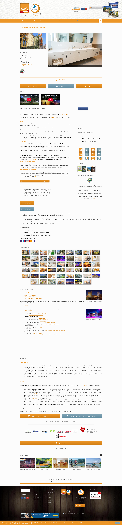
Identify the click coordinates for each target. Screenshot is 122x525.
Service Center (62, 20)
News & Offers (33, 20)
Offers (49, 497)
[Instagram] (84, 9)
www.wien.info (40, 327)
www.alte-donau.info (37, 333)
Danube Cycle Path (77, 469)
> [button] (101, 49)
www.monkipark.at (28, 310)
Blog (49, 494)
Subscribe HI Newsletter (38, 499)
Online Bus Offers (44, 469)
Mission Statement (37, 497)
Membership (52, 20)
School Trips (50, 499)
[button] (100, 21)
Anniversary (50, 492)
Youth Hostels (43, 20)
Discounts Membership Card (93, 469)
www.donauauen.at (43, 319)
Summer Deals (51, 502)
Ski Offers (50, 500)
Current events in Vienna (29, 296)
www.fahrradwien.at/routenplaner (47, 322)
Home (25, 20)
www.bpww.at (42, 318)
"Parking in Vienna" (83, 385)
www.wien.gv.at (43, 321)
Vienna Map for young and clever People (33, 298)
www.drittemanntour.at (43, 313)
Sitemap (35, 494)
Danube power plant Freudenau (36, 315)
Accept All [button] (118, 522)
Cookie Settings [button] (111, 522)
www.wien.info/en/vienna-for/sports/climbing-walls (55, 330)
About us (71, 20)
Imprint (35, 492)
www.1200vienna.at (24, 65)
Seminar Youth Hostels (60, 469)
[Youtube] (86, 9)
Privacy (35, 495)
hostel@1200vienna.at (27, 64)
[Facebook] (82, 9)
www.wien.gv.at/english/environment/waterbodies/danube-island (48, 334)
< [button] (49, 49)
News (49, 495)
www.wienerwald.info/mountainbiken (51, 324)
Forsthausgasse (37, 393)
